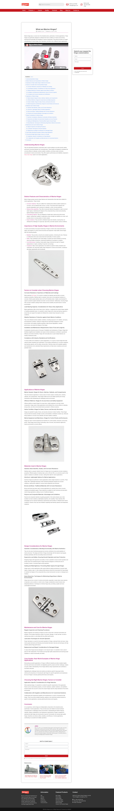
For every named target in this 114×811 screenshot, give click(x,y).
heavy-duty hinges (28, 154)
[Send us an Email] (67, 4)
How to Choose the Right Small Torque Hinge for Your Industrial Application (61, 776)
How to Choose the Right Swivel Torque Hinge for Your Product (45, 776)
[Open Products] (34, 10)
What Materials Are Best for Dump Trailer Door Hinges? (31, 776)
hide (31, 76)
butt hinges (33, 295)
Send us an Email (73, 3)
